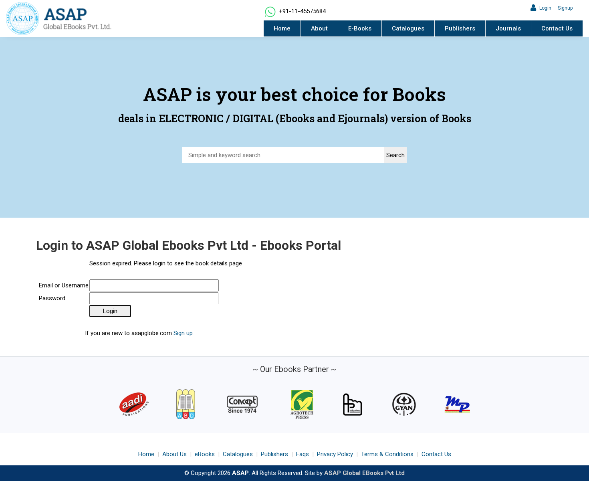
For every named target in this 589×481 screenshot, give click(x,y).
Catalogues (408, 28)
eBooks (205, 454)
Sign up (183, 333)
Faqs (302, 454)
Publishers (460, 28)
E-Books (359, 28)
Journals (508, 28)
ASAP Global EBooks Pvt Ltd (364, 473)
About (319, 28)
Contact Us (557, 28)
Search (395, 155)
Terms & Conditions (387, 454)
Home (282, 28)
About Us (174, 454)
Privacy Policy (335, 454)
